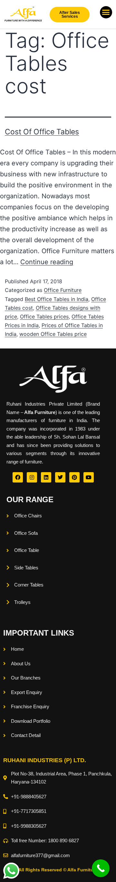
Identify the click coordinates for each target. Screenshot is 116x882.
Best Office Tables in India (56, 299)
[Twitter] (60, 477)
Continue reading (46, 262)
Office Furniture (63, 290)
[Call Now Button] (101, 868)
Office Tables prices (44, 316)
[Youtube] (88, 477)
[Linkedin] (46, 477)
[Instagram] (32, 477)
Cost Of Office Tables (42, 131)
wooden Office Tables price (53, 334)
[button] (106, 12)
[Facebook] (18, 477)
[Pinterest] (74, 477)
